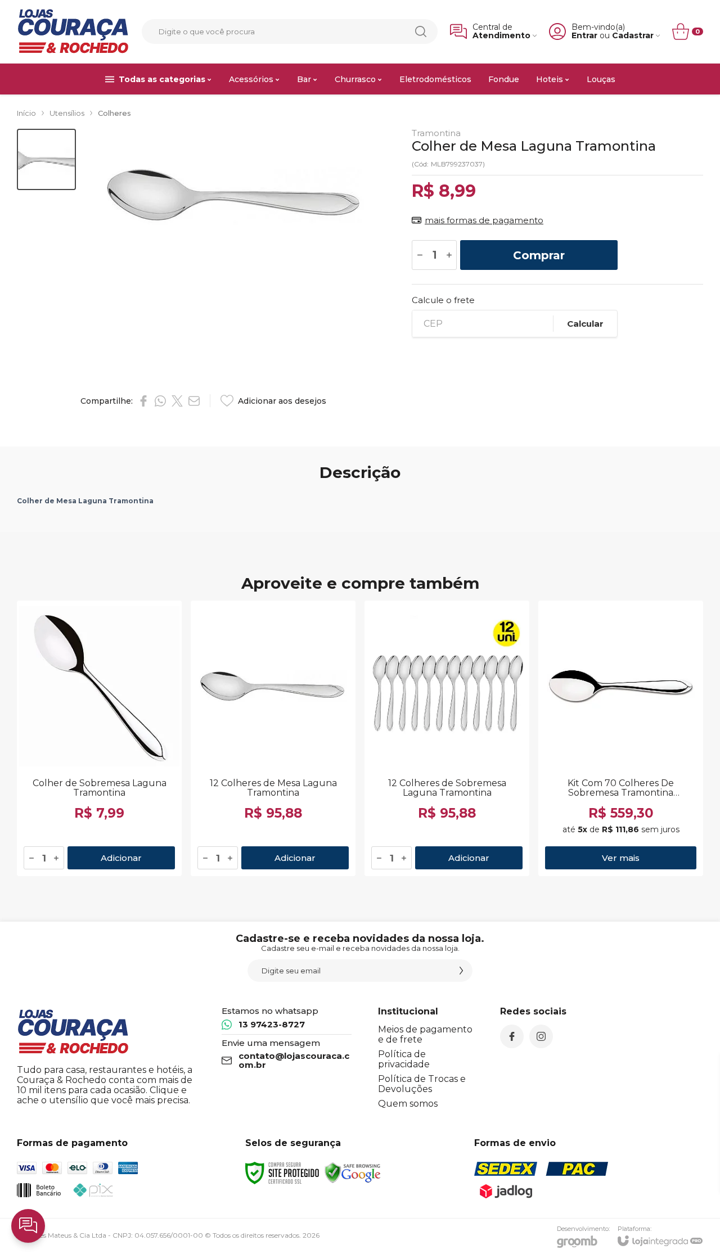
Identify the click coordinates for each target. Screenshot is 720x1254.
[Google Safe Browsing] (353, 1172)
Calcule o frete (443, 300)
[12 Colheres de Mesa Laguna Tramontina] (273, 738)
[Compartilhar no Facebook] (143, 401)
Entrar (584, 35)
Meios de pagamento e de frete (425, 1034)
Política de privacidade (404, 1059)
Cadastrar (633, 35)
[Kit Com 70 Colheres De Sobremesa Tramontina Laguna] (621, 738)
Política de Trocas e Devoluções (422, 1083)
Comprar (539, 255)
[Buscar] (420, 31)
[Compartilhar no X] (177, 401)
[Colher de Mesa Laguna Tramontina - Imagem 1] (46, 159)
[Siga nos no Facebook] (512, 1036)
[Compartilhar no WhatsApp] (160, 401)
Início (26, 113)
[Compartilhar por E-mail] (194, 401)
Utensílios (67, 113)
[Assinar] (461, 970)
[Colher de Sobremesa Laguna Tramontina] (99, 738)
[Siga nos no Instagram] (541, 1036)
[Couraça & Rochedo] (73, 31)
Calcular (585, 323)
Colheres (114, 113)
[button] (46, 159)
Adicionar (121, 857)
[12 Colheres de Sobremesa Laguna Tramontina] (447, 738)
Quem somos (408, 1103)
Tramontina (436, 133)
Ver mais (621, 857)
